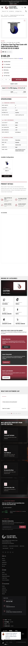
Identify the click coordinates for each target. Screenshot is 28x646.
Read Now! (6, 347)
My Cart (3, 566)
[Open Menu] (2, 7)
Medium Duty (4, 589)
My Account (4, 564)
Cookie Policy (4, 578)
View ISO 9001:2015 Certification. (8, 543)
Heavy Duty (4, 591)
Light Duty (4, 588)
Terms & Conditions (5, 580)
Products (3, 560)
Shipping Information (6, 576)
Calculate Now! (6, 362)
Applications (4, 562)
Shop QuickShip (8, 507)
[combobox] (14, 11)
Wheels (3, 593)
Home (2, 15)
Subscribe (23, 526)
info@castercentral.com (10, 606)
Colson (2, 40)
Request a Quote (14, 83)
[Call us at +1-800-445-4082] (22, 7)
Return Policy (4, 574)
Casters (3, 586)
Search (3, 572)
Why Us (3, 558)
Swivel (7, 167)
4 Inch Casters (6, 15)
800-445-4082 (9, 601)
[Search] (26, 11)
